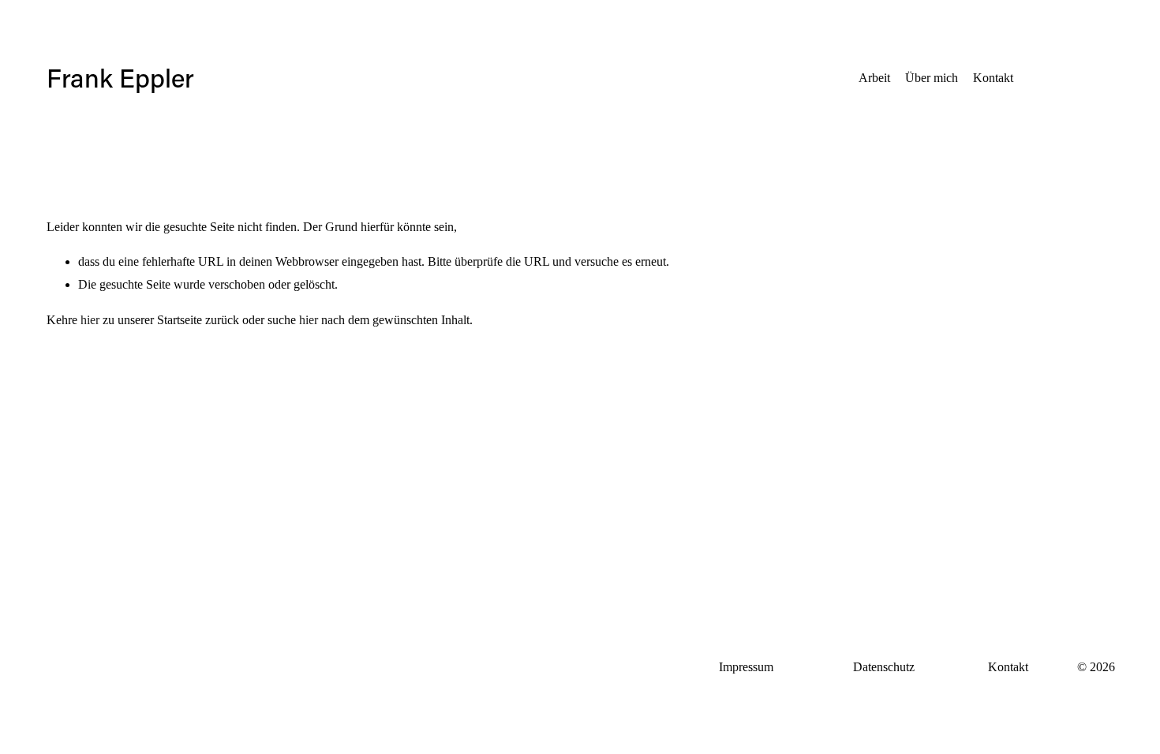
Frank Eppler (120, 78)
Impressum (746, 667)
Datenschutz (884, 667)
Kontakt (993, 77)
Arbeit (874, 77)
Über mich (931, 77)
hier (89, 320)
